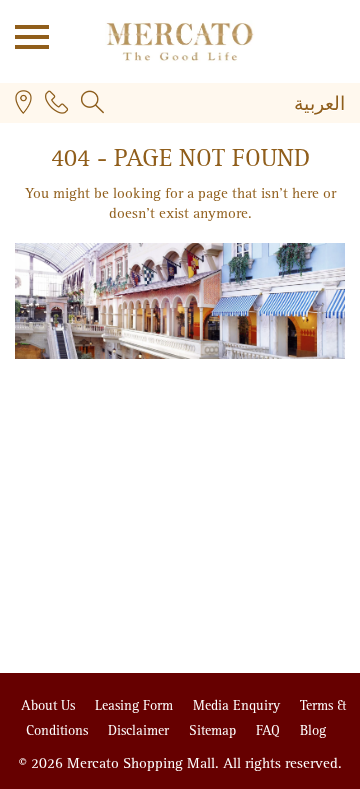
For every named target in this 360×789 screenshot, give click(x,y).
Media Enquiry (238, 705)
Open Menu (25, 35)
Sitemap (214, 730)
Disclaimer (140, 730)
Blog (313, 730)
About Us (50, 705)
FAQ (270, 730)
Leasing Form (136, 705)
